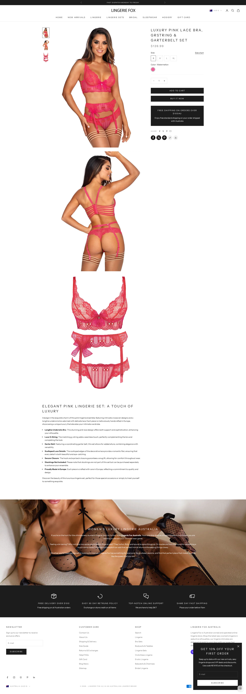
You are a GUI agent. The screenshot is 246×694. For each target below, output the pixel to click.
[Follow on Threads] (20, 677)
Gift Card (184, 17)
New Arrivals (76, 17)
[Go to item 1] (45, 33)
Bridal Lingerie (141, 668)
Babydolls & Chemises (145, 664)
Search (138, 632)
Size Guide (83, 646)
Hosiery (167, 17)
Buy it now (177, 98)
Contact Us (84, 632)
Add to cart (177, 90)
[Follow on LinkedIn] (34, 677)
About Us (83, 637)
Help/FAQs (84, 655)
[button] (175, 137)
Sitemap (82, 668)
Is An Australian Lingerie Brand (120, 686)
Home (59, 17)
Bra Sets (138, 641)
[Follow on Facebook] (7, 677)
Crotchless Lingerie (143, 655)
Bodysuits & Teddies (144, 646)
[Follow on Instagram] (14, 677)
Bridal (133, 17)
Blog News (83, 664)
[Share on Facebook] (160, 131)
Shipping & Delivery (87, 641)
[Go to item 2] (45, 45)
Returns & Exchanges (88, 650)
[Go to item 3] (45, 57)
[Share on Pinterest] (167, 131)
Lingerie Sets (115, 17)
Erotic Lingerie (141, 659)
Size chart (199, 53)
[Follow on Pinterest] (27, 677)
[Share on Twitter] (163, 131)
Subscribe (217, 683)
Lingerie (95, 17)
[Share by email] (170, 131)
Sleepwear (150, 17)
